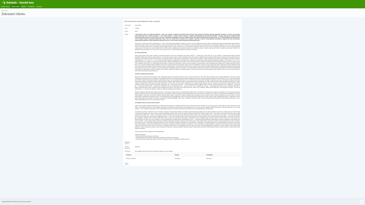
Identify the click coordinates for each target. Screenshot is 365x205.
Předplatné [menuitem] (31, 6)
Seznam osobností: (127, 147)
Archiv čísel (4, 10)
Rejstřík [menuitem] (23, 6)
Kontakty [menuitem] (39, 6)
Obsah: (126, 34)
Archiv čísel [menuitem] (16, 6)
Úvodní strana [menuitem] (5, 6)
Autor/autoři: (128, 25)
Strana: (126, 31)
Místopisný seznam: (127, 142)
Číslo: (126, 28)
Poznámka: (128, 151)
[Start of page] (361, 201)
